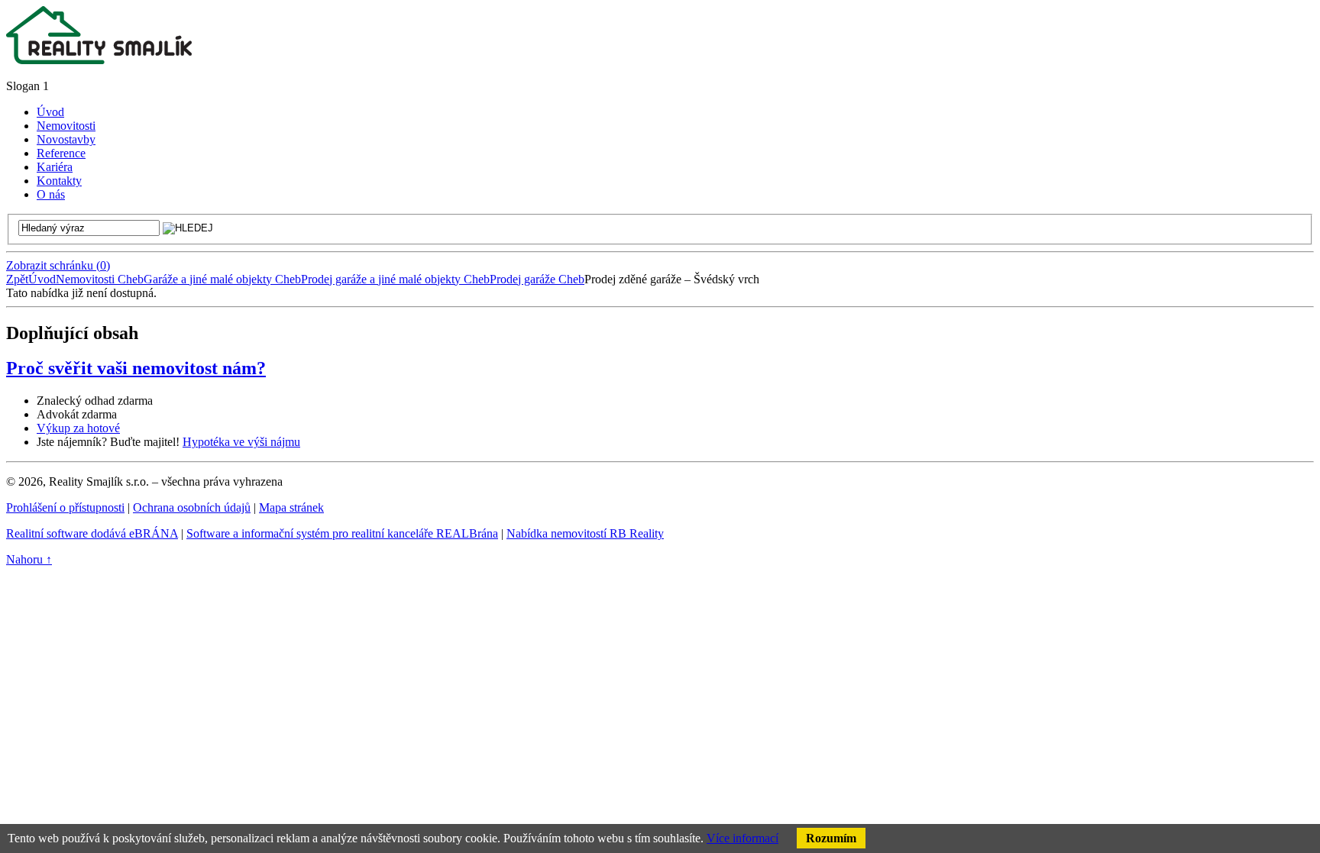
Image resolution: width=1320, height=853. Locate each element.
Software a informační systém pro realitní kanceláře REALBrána (342, 533)
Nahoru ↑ (29, 559)
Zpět (17, 279)
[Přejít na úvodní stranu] (99, 59)
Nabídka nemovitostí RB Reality (585, 533)
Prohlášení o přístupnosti (65, 507)
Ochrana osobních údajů (192, 507)
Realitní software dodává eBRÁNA (92, 533)
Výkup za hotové (78, 428)
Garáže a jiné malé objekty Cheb (222, 279)
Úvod (42, 279)
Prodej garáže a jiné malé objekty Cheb (395, 279)
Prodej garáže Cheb (537, 279)
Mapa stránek (291, 507)
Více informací (742, 838)
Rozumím (831, 838)
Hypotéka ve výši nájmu (241, 441)
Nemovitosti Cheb (100, 279)
